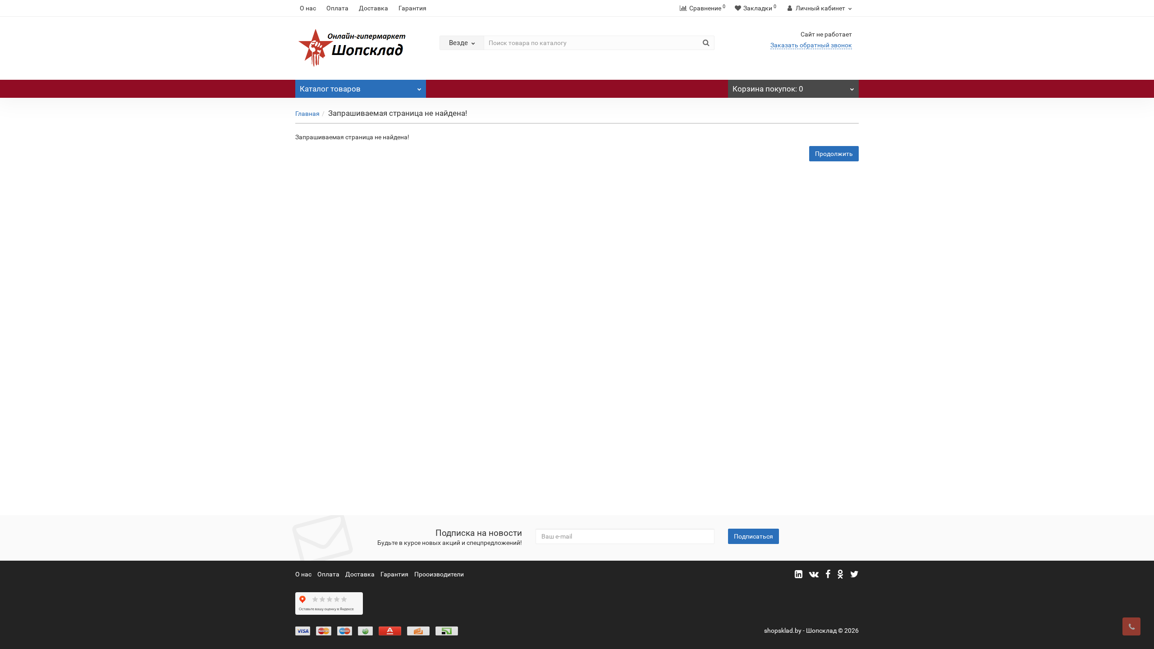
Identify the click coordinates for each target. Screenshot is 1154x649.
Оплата (337, 8)
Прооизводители (439, 574)
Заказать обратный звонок (811, 45)
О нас (308, 8)
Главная (307, 113)
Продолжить (834, 153)
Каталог (330, 88)
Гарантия (412, 8)
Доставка (373, 8)
